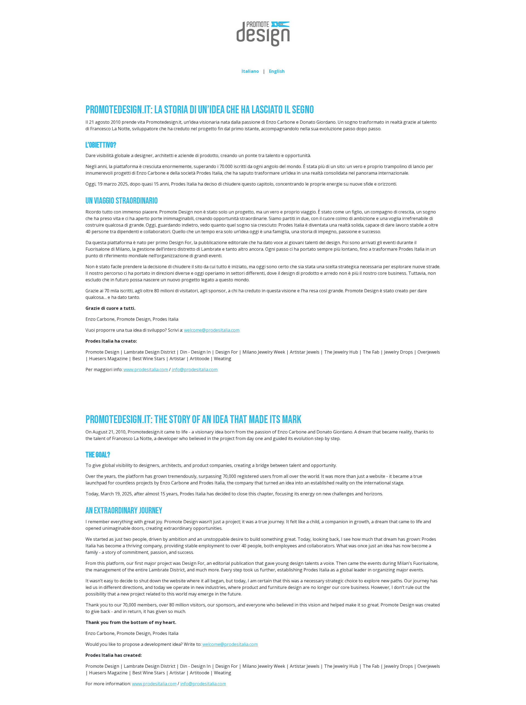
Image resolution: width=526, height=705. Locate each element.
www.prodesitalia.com (146, 369)
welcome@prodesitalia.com (211, 330)
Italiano (250, 71)
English (277, 71)
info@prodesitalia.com (195, 369)
